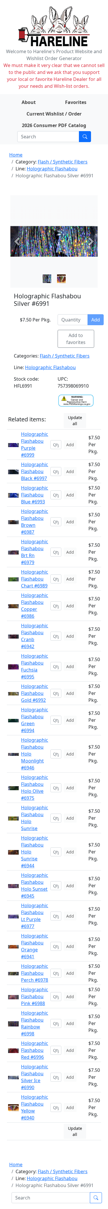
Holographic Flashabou (52, 168)
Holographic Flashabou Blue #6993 (34, 495)
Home (15, 155)
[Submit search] (85, 136)
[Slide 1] (61, 278)
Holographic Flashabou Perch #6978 (34, 973)
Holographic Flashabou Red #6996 (34, 1050)
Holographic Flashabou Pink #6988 (34, 996)
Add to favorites (76, 338)
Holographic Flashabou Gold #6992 (34, 693)
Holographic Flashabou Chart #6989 (34, 579)
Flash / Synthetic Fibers (63, 162)
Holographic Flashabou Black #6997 (34, 471)
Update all (75, 420)
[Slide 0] (47, 278)
